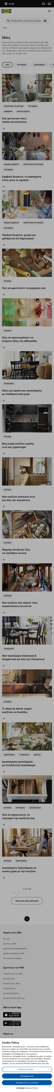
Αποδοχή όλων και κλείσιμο (27, 1083)
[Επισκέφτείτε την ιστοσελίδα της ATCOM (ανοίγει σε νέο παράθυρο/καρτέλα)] (27, 1088)
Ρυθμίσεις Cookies (25, 1069)
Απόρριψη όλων (27, 1076)
